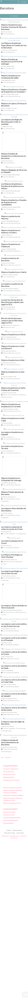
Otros (24, 612)
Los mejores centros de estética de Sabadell (14, 695)
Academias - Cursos (14, 533)
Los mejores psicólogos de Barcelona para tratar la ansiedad (11, 121)
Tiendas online (7, 749)
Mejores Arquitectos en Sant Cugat (12, 419)
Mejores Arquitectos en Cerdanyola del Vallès (10, 76)
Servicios (5, 34)
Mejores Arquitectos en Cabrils (13, 272)
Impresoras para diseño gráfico (11, 817)
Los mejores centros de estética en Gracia (14, 653)
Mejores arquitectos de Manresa (10, 217)
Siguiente (8, 757)
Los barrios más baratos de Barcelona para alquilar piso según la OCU (12, 302)
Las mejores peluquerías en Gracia (12, 542)
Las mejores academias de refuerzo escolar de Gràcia (12, 528)
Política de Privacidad (9, 833)
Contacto (8, 830)
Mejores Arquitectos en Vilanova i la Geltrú (10, 231)
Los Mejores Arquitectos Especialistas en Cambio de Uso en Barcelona (13, 45)
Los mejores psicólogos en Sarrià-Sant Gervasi (11, 572)
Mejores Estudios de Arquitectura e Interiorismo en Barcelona (13, 156)
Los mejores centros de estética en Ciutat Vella (14, 681)
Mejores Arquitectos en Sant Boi (12, 373)
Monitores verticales (9, 815)
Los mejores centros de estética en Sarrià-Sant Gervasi (14, 625)
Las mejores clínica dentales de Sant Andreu (13, 509)
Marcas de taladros (8, 823)
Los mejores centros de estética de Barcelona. (14, 708)
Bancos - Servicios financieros (11, 394)
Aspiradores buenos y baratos (11, 780)
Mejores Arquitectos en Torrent (12, 803)
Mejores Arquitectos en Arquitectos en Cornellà (10, 405)
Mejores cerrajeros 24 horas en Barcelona (14, 104)
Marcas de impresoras (9, 812)
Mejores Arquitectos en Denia (13, 334)
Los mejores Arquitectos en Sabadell (12, 433)
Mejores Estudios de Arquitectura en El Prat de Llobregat (11, 61)
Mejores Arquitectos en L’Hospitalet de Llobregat (11, 479)
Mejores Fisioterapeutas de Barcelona (12, 493)
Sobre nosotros (20, 833)
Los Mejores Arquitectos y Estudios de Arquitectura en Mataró (12, 186)
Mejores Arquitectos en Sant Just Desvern (12, 347)
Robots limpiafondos (8, 777)
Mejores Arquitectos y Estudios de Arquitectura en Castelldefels (13, 202)
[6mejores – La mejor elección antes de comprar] (6, 2)
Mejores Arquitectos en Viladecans (10, 245)
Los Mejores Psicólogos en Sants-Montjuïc (11, 556)
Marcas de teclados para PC (10, 820)
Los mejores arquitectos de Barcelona (12, 285)
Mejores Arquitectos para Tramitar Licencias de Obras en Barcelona (13, 27)
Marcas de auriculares (9, 774)
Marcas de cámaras (8, 771)
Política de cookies (17, 830)
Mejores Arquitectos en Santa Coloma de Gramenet (13, 389)
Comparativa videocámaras (10, 769)
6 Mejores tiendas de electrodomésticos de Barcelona (10, 742)
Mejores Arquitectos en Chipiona (12, 787)
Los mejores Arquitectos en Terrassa (12, 447)
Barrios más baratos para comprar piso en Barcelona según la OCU (12, 320)
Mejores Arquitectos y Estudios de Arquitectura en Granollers (13, 90)
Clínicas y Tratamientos (15, 561)
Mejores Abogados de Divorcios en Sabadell (14, 171)
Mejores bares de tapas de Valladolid (13, 795)
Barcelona (11, 34)
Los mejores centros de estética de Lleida (14, 667)
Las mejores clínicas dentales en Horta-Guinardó (14, 606)
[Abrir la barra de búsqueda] (18, 2)
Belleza (17, 547)
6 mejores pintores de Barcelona (10, 259)
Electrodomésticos (6, 751)
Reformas (17, 96)
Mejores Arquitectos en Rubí (12, 360)
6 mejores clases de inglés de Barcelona (12, 722)
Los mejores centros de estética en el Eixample (14, 639)
